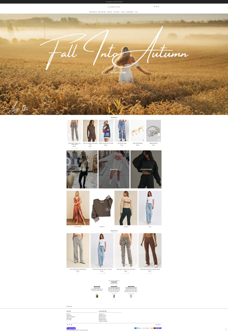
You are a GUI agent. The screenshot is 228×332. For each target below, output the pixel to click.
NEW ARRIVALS (114, 117)
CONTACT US (101, 314)
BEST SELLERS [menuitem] (102, 12)
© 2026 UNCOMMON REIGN (72, 330)
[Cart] (158, 6)
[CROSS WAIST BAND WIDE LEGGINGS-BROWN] (150, 250)
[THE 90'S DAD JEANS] (122, 131)
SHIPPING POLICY (102, 315)
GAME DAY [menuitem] (109, 12)
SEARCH (68, 314)
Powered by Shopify (83, 330)
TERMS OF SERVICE (70, 316)
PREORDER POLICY (103, 319)
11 (100, 273)
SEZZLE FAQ (69, 318)
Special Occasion (78, 226)
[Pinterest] (69, 324)
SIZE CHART (69, 315)
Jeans (150, 226)
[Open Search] (154, 6)
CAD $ (158, 324)
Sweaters (126, 226)
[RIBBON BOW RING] (153, 131)
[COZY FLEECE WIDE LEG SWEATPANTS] (78, 250)
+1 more (104, 273)
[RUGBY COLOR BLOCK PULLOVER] (106, 131)
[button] (113, 299)
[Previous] (69, 134)
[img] (114, 282)
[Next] (159, 134)
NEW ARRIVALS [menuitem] (93, 12)
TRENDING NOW (114, 230)
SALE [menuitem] (136, 12)
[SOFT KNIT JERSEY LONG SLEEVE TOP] (90, 131)
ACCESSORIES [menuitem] (129, 12)
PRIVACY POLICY (102, 318)
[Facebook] (67, 324)
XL (151, 273)
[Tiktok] (71, 324)
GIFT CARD (68, 319)
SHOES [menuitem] (123, 12)
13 (121, 147)
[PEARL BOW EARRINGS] (137, 131)
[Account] (156, 6)
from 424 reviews (114, 283)
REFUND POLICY (102, 316)
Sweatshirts (102, 226)
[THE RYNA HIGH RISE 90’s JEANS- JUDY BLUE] (102, 250)
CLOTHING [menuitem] (116, 12)
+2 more (76, 148)
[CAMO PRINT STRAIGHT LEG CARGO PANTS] (74, 131)
